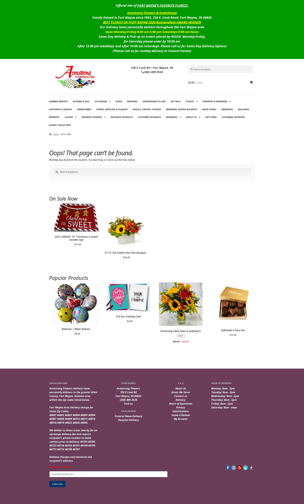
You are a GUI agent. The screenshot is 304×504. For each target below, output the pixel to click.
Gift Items (211, 117)
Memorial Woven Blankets (181, 109)
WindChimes (84, 109)
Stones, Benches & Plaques (112, 109)
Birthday (132, 101)
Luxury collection (60, 125)
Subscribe (57, 483)
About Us (191, 117)
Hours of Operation (180, 403)
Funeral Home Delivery (128, 416)
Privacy (180, 407)
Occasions (101, 101)
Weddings (171, 117)
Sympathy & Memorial (215, 101)
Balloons (243, 109)
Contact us (180, 396)
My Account (181, 419)
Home (56, 134)
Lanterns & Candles (60, 109)
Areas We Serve (180, 392)
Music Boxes (209, 109)
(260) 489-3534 (128, 400)
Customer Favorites (149, 117)
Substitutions (180, 411)
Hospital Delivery (128, 420)
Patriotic (54, 117)
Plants (190, 101)
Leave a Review (180, 415)
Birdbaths (227, 109)
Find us (128, 403)
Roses (119, 101)
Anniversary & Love (154, 101)
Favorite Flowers (92, 117)
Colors (69, 117)
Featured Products (122, 117)
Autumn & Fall (81, 101)
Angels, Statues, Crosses (147, 109)
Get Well (176, 101)
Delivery (181, 400)
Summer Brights (58, 101)
